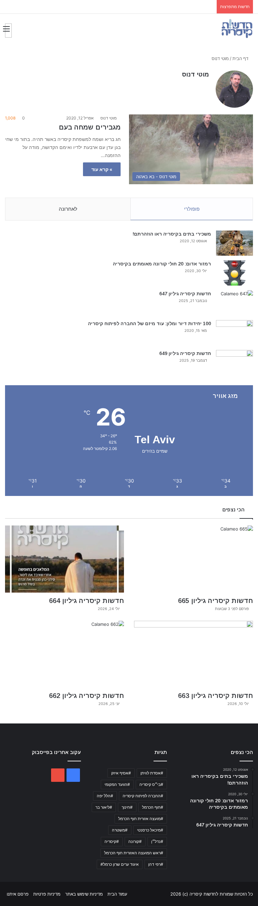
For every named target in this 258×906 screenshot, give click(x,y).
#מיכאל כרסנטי (150, 830)
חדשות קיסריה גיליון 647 (185, 293)
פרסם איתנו (18, 894)
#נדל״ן (157, 841)
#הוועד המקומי (117, 784)
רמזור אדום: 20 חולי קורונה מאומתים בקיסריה (162, 263)
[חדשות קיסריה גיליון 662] (64, 654)
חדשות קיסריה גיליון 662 (86, 695)
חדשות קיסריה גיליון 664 (86, 600)
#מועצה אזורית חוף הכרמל (140, 818)
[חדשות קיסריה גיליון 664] (64, 559)
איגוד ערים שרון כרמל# (119, 864)
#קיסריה (111, 841)
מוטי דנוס (195, 74)
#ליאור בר (103, 807)
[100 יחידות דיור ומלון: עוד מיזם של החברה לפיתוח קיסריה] (234, 332)
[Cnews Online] (237, 28)
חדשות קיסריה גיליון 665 (215, 600)
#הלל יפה (105, 795)
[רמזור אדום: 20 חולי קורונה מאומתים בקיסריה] (234, 273)
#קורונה (135, 841)
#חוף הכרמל (152, 807)
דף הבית (241, 58)
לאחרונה (68, 209)
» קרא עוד (101, 169)
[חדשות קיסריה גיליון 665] (193, 559)
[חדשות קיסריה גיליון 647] (234, 302)
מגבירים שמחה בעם (90, 127)
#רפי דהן (155, 864)
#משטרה (120, 830)
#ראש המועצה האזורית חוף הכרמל (133, 852)
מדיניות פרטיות (46, 894)
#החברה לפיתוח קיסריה (143, 795)
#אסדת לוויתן (151, 772)
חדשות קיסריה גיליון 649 (185, 353)
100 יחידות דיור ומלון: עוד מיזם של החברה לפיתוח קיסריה (149, 323)
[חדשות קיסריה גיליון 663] (193, 654)
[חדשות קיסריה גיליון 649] (234, 362)
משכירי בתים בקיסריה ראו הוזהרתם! (172, 234)
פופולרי (192, 209)
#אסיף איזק (121, 772)
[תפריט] (8, 30)
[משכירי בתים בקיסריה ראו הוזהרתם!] (234, 243)
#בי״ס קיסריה (151, 784)
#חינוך (127, 807)
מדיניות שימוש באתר (84, 894)
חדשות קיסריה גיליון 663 (215, 695)
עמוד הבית (117, 894)
